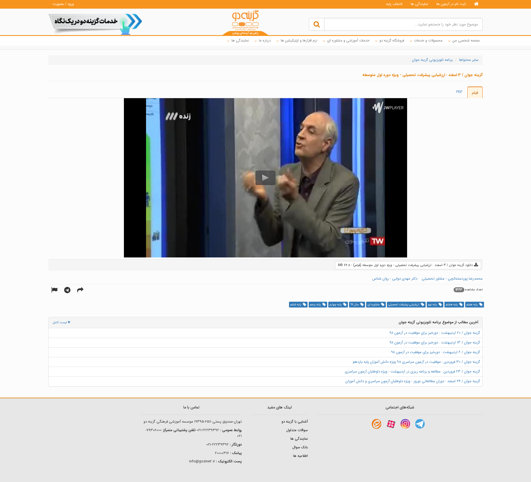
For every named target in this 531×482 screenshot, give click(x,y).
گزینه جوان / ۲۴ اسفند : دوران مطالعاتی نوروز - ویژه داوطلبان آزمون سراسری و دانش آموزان (412, 381)
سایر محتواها (468, 60)
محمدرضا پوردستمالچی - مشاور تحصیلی (452, 279)
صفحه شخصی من (466, 40)
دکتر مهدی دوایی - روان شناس (394, 279)
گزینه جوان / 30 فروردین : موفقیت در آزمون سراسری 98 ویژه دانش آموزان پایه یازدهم (416, 362)
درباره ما (265, 40)
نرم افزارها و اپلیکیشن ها (299, 40)
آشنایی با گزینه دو (295, 421)
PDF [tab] (459, 92)
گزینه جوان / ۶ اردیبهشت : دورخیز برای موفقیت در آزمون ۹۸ (435, 352)
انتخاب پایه (394, 4)
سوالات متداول (297, 430)
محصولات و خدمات (428, 40)
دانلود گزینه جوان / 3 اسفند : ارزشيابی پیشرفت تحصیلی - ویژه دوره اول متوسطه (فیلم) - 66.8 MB (406, 265)
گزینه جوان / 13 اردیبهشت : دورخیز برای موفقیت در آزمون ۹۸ (434, 342)
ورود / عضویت (63, 4)
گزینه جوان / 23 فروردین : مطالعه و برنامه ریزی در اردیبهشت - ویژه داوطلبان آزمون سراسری (412, 371)
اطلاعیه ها (300, 456)
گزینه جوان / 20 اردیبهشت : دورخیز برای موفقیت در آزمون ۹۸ (434, 333)
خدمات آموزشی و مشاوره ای (348, 40)
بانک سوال (300, 447)
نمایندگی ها (419, 4)
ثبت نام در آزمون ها (451, 4)
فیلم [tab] (475, 93)
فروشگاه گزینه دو (391, 40)
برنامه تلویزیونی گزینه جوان (432, 60)
